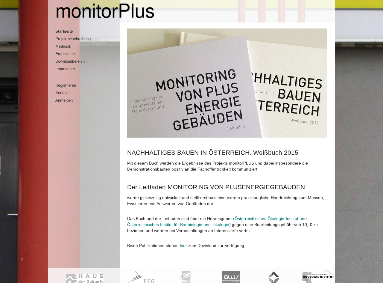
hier (183, 245)
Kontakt (62, 93)
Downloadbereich (70, 61)
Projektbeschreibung (73, 39)
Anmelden (64, 100)
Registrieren (65, 85)
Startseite (64, 31)
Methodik (63, 46)
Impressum (65, 69)
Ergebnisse (65, 54)
